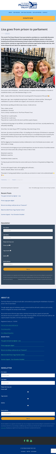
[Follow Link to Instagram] (28, 441)
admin (9, 179)
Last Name (6, 234)
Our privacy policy (5, 329)
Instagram (33, 451)
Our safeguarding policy (7, 333)
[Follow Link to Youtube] (31, 441)
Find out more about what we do (9, 325)
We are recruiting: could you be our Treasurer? (14, 205)
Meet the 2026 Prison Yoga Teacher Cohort (13, 210)
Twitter (28, 451)
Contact (45, 12)
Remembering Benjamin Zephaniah (10, 187)
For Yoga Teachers (26, 12)
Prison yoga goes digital (7, 200)
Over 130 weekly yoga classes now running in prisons (42, 187)
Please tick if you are (8, 242)
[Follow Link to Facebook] (24, 441)
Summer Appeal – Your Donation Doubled (12, 214)
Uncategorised (19, 179)
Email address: (6, 261)
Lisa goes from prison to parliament (24, 29)
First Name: (6, 227)
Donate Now (28, 18)
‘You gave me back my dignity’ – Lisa (11, 196)
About (10, 12)
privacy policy (15, 279)
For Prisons (16, 12)
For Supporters (37, 12)
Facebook (23, 451)
